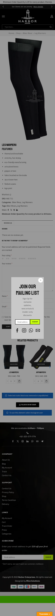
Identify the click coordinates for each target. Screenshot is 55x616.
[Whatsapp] (31, 330)
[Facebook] (17, 330)
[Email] (38, 330)
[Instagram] (24, 330)
